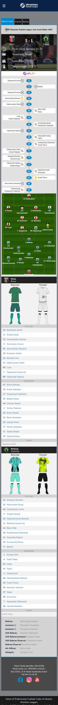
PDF (51, 29)
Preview (18, 21)
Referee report (7, 21)
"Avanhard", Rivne (22, 54)
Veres (12, 44)
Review (26, 21)
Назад (6, 29)
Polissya (46, 44)
